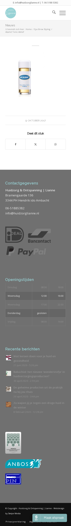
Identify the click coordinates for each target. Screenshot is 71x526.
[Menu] (61, 13)
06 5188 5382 (51, 2)
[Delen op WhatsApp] (56, 144)
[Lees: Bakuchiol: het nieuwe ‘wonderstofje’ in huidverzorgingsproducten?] (8, 373)
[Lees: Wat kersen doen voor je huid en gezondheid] (8, 357)
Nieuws (10, 25)
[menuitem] (52, 13)
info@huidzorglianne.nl (27, 2)
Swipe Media (14, 513)
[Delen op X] (36, 144)
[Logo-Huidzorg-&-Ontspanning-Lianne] (29, 13)
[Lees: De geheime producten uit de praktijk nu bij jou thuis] (8, 389)
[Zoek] (52, 13)
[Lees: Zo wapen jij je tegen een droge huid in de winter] (8, 404)
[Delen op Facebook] (15, 144)
